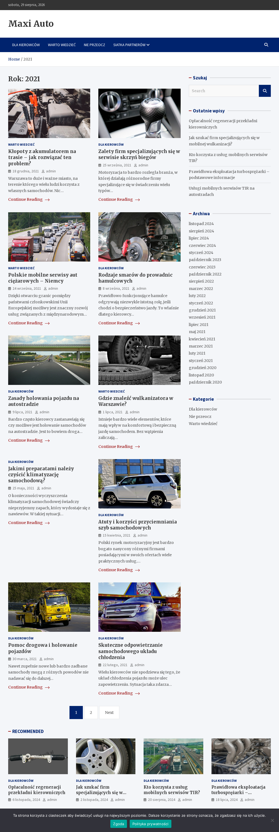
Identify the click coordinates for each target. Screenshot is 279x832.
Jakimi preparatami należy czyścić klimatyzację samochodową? (41, 475)
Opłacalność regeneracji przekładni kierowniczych (36, 790)
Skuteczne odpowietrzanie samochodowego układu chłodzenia (130, 651)
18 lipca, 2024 (227, 799)
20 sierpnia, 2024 (161, 799)
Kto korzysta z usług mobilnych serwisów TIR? (172, 790)
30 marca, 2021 (25, 658)
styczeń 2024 (201, 252)
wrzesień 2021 (202, 317)
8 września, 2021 (116, 288)
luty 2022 (197, 295)
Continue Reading (26, 199)
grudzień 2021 (202, 310)
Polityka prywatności (150, 824)
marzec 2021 (201, 346)
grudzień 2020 (202, 367)
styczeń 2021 (201, 360)
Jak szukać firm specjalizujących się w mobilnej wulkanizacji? (101, 792)
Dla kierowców (26, 44)
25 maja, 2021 (23, 488)
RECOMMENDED (28, 731)
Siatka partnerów (129, 44)
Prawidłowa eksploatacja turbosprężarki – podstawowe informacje (238, 792)
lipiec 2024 (199, 238)
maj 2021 (197, 331)
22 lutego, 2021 (115, 664)
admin (51, 171)
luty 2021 (197, 353)
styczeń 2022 (201, 303)
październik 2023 (205, 259)
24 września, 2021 (27, 288)
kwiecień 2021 (202, 339)
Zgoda (118, 824)
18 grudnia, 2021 (26, 171)
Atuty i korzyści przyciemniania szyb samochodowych (137, 525)
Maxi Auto (31, 23)
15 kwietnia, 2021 (117, 535)
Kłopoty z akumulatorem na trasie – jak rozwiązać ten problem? (42, 157)
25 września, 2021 (117, 165)
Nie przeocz (94, 44)
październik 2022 (205, 274)
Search (265, 91)
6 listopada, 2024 (26, 799)
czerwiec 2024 (202, 245)
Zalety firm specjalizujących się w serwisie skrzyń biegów (139, 154)
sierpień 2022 (201, 281)
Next (109, 712)
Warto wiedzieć (62, 44)
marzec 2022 (201, 288)
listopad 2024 (201, 223)
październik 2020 (205, 382)
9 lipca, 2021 (22, 411)
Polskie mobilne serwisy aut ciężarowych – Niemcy (42, 278)
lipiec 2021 (198, 324)
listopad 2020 (201, 375)
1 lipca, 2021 (113, 411)
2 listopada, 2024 (94, 799)
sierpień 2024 (201, 231)
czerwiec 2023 (202, 267)
